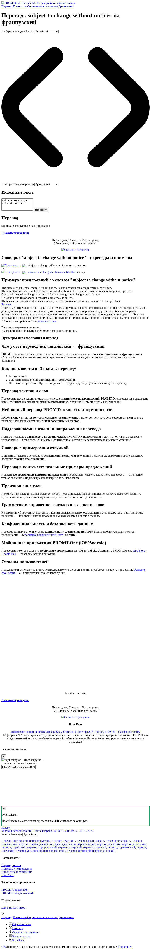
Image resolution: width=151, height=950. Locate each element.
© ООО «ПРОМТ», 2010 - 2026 (73, 830)
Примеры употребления (16, 868)
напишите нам (47, 321)
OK (3, 946)
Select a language (11, 834)
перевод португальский (42, 847)
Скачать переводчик (15, 232)
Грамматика (66, 6)
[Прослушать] (10, 265)
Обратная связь (21, 924)
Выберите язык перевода (18, 184)
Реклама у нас (21, 936)
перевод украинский (29, 850)
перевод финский (54, 850)
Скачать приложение (25, 932)
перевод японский (103, 850)
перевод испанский (118, 840)
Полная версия (42, 830)
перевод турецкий (94, 847)
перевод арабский (64, 844)
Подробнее (125, 946)
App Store (139, 550)
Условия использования (16, 830)
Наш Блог (18, 940)
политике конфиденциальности (44, 534)
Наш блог (7, 875)
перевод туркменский (121, 847)
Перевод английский (14, 840)
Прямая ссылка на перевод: (18, 763)
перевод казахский (109, 844)
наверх (5, 827)
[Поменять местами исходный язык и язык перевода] (75, 180)
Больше (6, 304)
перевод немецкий (63, 840)
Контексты (20, 6)
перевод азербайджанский (35, 844)
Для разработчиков (13, 907)
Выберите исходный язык (17, 31)
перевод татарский (70, 847)
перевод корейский (13, 847)
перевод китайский (134, 844)
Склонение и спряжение (16, 871)
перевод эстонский (79, 850)
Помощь (17, 928)
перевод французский (90, 840)
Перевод (6, 6)
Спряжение (42, 6)
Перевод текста (11, 865)
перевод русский (39, 840)
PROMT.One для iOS (14, 889)
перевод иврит (86, 844)
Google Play (8, 553)
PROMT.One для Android (17, 893)
